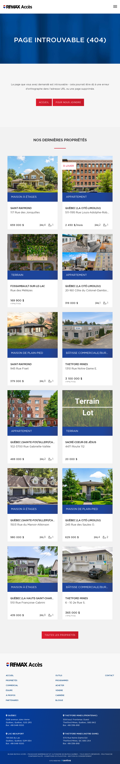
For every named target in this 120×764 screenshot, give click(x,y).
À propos (10, 695)
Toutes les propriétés (60, 635)
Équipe (9, 690)
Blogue (59, 700)
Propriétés (11, 680)
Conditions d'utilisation (55, 756)
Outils (58, 675)
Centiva (66, 760)
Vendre (59, 690)
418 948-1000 (17, 725)
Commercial (12, 685)
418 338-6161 (73, 725)
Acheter (59, 685)
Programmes (61, 680)
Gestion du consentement (80, 756)
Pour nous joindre (68, 102)
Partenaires (12, 700)
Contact (109, 675)
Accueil (44, 102)
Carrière (59, 695)
